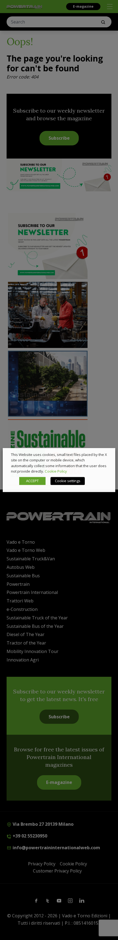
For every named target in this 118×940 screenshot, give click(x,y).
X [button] (106, 454)
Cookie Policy (56, 471)
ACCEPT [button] (32, 480)
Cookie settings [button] (67, 480)
